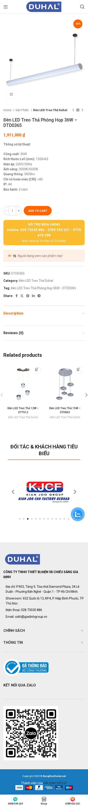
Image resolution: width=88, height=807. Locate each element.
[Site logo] (44, 6)
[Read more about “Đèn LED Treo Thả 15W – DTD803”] (78, 369)
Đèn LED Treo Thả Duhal (50, 110)
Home (7, 110)
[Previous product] (73, 110)
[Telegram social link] (39, 296)
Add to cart (37, 210)
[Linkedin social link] (33, 296)
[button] (19, 519)
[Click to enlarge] (11, 94)
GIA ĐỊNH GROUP (55, 783)
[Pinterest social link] (28, 296)
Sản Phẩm (23, 110)
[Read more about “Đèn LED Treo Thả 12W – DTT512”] (37, 369)
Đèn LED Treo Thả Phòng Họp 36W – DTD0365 (43, 288)
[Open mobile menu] (5, 6)
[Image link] (22, 559)
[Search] (82, 6)
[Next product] (82, 110)
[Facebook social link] (16, 296)
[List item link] (44, 609)
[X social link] (22, 296)
